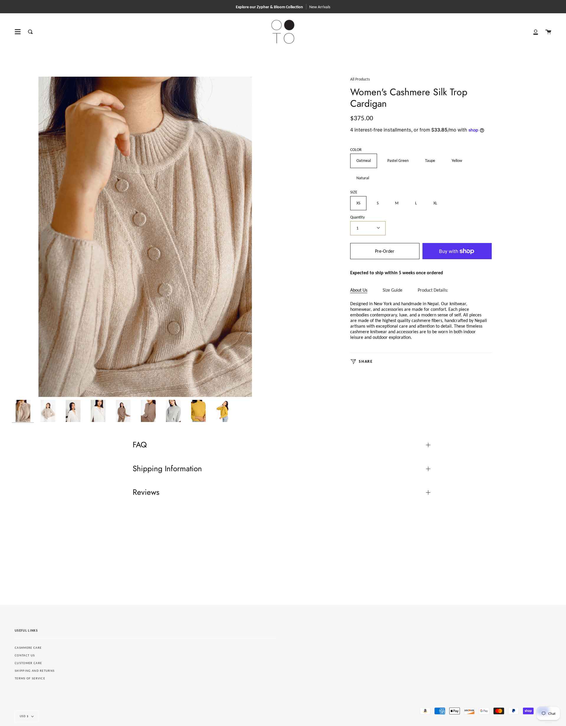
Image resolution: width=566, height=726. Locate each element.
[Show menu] (18, 31)
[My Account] (535, 31)
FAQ (140, 444)
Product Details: (433, 290)
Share (365, 361)
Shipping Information (167, 468)
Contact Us (25, 655)
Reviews (146, 492)
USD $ (24, 716)
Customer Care (28, 663)
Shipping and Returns (35, 671)
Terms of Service (30, 678)
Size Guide (392, 290)
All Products (360, 79)
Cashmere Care (28, 648)
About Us (358, 290)
